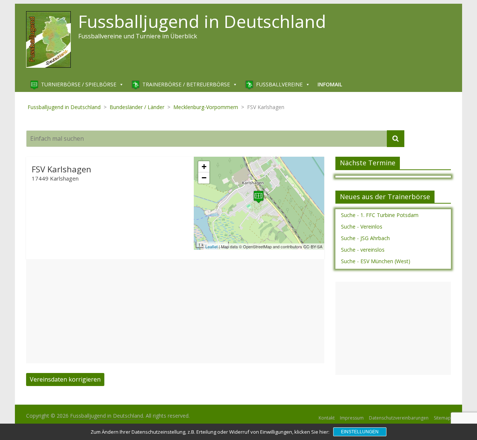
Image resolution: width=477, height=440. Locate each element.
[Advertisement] (175, 311)
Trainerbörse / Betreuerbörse (186, 84)
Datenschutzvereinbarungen (399, 418)
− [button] (204, 177)
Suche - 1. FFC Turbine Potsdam (379, 215)
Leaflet (211, 246)
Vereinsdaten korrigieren (65, 379)
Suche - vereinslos (363, 249)
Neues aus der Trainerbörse (385, 196)
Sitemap (442, 418)
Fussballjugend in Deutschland (202, 21)
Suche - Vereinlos (361, 226)
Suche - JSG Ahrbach (365, 238)
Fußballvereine (279, 84)
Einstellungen (360, 431)
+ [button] (204, 166)
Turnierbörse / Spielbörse (78, 84)
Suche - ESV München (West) (375, 261)
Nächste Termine (367, 162)
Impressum (352, 418)
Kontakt (327, 418)
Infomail (330, 84)
